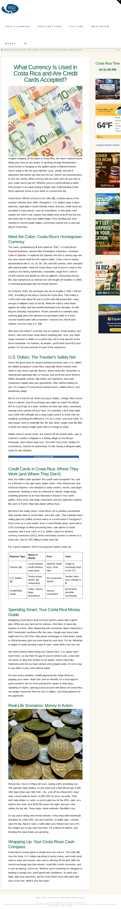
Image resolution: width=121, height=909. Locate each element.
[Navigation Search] (25, 39)
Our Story (65, 897)
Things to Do (53, 897)
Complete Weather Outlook (108, 145)
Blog (38, 897)
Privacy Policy (78, 897)
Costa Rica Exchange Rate (43, 457)
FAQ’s (44, 897)
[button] (119, 2)
